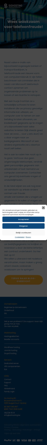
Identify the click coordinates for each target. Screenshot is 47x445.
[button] (43, 208)
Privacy (28, 237)
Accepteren (23, 219)
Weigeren (23, 226)
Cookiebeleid (19, 237)
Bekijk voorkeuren (23, 232)
